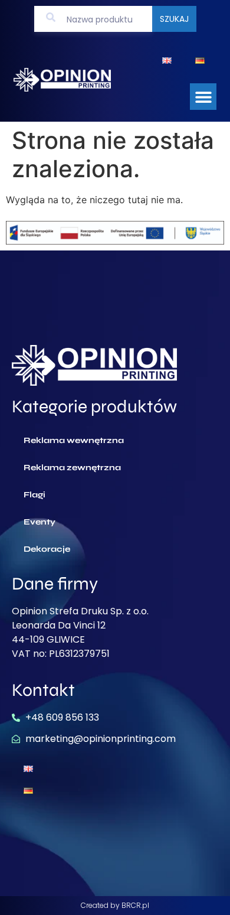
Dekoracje (47, 549)
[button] (203, 96)
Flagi (34, 495)
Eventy (39, 522)
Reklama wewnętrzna (74, 440)
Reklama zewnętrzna (72, 468)
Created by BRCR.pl (115, 905)
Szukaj (174, 19)
